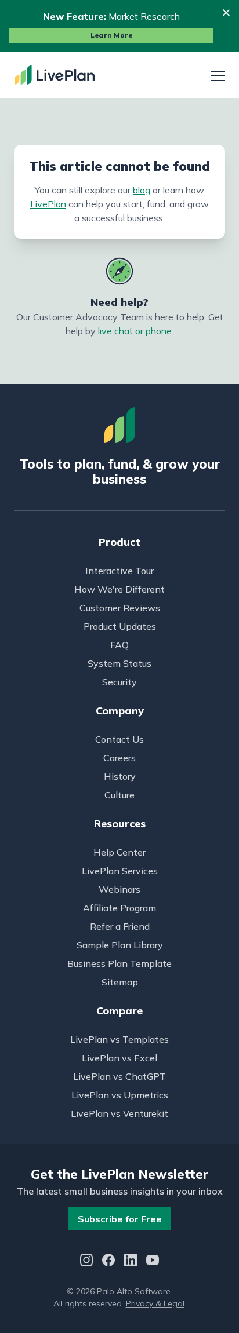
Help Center (119, 852)
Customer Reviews (119, 607)
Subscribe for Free (120, 1219)
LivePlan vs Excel (119, 1058)
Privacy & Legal (155, 1303)
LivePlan (48, 204)
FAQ (119, 645)
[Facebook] (108, 1261)
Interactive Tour (119, 570)
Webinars (119, 889)
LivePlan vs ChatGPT (119, 1076)
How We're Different (119, 589)
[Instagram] (86, 1261)
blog (141, 190)
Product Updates (120, 626)
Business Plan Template (119, 963)
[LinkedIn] (130, 1261)
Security (119, 682)
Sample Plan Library (120, 945)
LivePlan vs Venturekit (119, 1113)
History (120, 776)
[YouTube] (152, 1261)
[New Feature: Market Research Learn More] (119, 26)
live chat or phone (135, 331)
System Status (119, 663)
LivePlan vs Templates (119, 1039)
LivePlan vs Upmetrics (119, 1095)
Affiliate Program (119, 908)
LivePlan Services (120, 871)
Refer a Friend (120, 926)
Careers (119, 758)
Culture (119, 795)
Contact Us (119, 739)
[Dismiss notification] (226, 13)
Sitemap (120, 982)
